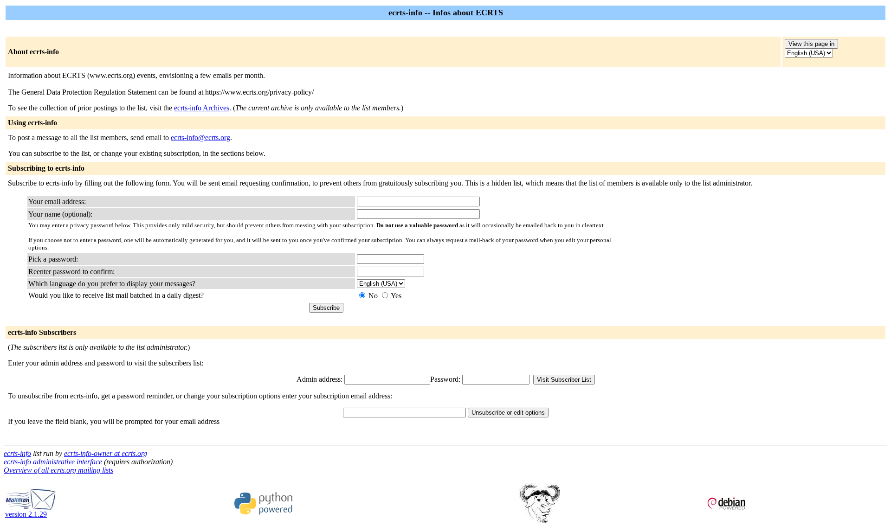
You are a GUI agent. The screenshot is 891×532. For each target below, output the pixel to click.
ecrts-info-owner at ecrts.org (105, 453)
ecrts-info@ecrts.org (200, 137)
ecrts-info (17, 453)
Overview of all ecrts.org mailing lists (58, 470)
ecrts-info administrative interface (53, 462)
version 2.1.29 (26, 514)
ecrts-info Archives (201, 108)
